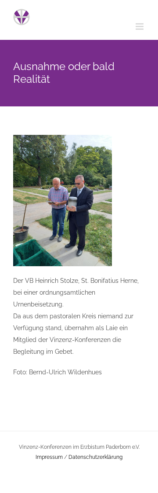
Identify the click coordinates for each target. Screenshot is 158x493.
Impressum (49, 457)
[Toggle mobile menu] (140, 26)
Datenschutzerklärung (95, 457)
